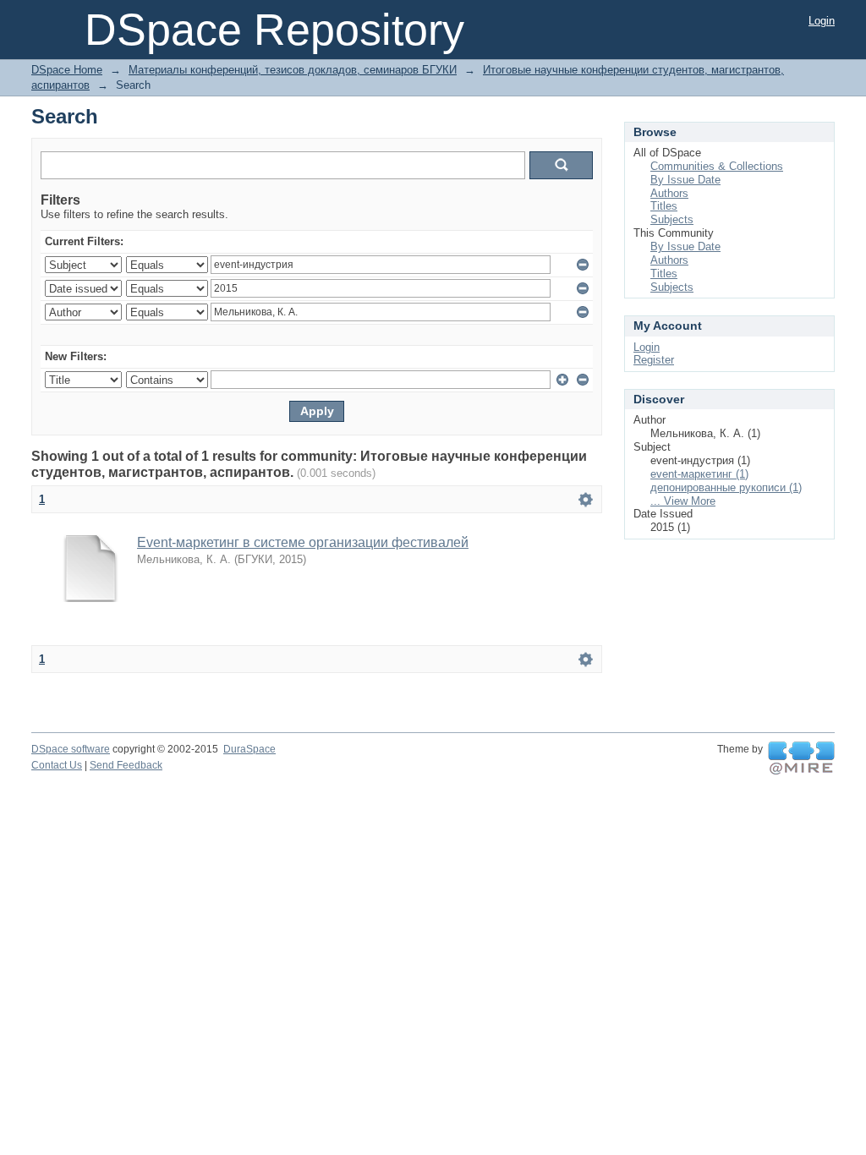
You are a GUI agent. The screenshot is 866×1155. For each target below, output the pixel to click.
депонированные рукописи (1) (726, 487)
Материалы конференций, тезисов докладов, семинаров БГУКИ (293, 69)
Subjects (671, 219)
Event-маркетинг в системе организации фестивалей (303, 542)
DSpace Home (66, 69)
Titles (663, 206)
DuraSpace (249, 749)
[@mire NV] (801, 758)
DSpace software (70, 749)
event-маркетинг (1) (699, 474)
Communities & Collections (716, 166)
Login (821, 20)
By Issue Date (685, 179)
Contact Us (56, 765)
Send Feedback (126, 765)
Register (653, 359)
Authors (669, 193)
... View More (682, 501)
